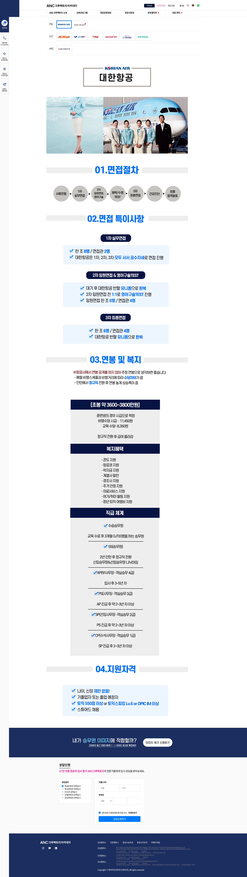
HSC (51, 48)
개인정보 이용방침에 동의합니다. (119, 812)
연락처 (101, 795)
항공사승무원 (128, 842)
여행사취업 (155, 842)
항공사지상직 (142, 842)
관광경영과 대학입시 (73, 797)
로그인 (182, 5)
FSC (51, 24)
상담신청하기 (119, 819)
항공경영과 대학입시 (73, 789)
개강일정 (149, 5)
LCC (51, 36)
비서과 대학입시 (71, 792)
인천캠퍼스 (114, 842)
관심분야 (65, 782)
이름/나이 (102, 782)
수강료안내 (144, 851)
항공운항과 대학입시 (73, 786)
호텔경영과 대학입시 (73, 794)
